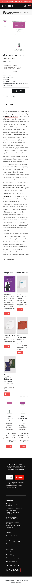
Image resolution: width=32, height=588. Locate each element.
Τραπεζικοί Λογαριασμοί (13, 558)
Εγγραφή (19, 477)
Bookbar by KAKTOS (11, 535)
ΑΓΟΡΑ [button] (8, 313)
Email (13, 97)
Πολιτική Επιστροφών (12, 552)
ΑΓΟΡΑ (20, 91)
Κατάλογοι (9, 544)
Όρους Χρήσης (13, 483)
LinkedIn (10, 97)
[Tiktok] (18, 565)
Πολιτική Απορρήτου (12, 555)
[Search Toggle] (25, 6)
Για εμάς (8, 532)
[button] (3, 6)
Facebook (4, 97)
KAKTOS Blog (9, 538)
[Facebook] (7, 565)
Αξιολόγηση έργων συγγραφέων (15, 541)
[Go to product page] (9, 284)
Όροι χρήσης (9, 549)
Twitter (7, 97)
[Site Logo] (9, 6)
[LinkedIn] (14, 565)
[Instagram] (11, 565)
